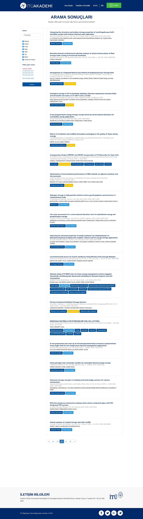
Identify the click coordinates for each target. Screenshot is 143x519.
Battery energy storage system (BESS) (99, 289)
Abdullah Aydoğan (56, 353)
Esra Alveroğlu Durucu (57, 247)
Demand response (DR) (57, 289)
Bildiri (26, 57)
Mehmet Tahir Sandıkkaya (58, 311)
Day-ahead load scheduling (59, 292)
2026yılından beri (27, 71)
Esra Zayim (54, 164)
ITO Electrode (89, 164)
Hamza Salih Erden (56, 412)
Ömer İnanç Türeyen (57, 83)
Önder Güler (54, 285)
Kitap (26, 49)
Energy (77, 330)
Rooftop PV (83, 289)
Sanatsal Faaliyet (29, 60)
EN (102, 5)
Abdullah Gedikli (56, 429)
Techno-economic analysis (77, 292)
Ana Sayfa (68, 5)
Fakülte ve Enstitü (83, 5)
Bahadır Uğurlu (55, 63)
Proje (26, 46)
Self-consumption (72, 289)
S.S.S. (95, 5)
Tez (25, 54)
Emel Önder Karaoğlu (57, 370)
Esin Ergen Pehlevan (57, 264)
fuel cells (92, 330)
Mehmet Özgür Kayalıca (58, 226)
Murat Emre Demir (56, 124)
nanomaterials (101, 330)
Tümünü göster (27, 69)
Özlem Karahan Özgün (57, 393)
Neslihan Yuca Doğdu (57, 185)
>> (74, 441)
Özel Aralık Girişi (28, 78)
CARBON (69, 334)
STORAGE (77, 334)
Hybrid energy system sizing (79, 285)
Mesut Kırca (54, 204)
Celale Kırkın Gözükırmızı (58, 145)
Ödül (26, 52)
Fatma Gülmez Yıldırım (57, 105)
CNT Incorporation (77, 164)
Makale (26, 41)
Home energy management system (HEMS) (101, 285)
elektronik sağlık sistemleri (88, 311)
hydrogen (84, 330)
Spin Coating (99, 164)
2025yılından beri (27, 73)
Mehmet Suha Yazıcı (56, 330)
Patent (26, 44)
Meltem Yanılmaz (56, 43)
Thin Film (108, 164)
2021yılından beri (27, 75)
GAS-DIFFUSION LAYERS (58, 334)
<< (49, 441)
